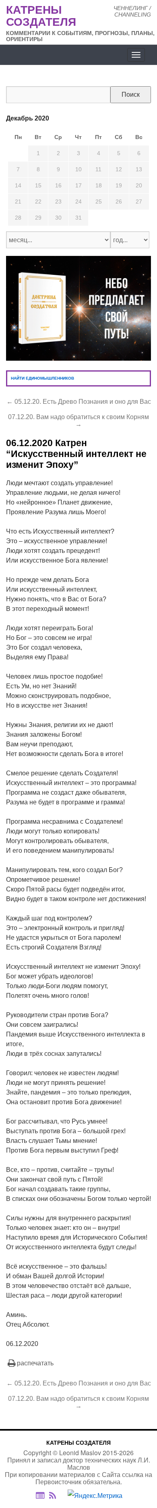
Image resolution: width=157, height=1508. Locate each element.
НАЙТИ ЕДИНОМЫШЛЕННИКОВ (42, 378)
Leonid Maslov (80, 1452)
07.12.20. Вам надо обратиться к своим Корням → (78, 420)
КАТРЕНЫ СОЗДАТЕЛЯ (78, 1442)
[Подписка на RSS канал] (56, 1495)
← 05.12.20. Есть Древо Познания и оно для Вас (78, 401)
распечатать (35, 1363)
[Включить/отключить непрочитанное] (40, 1495)
